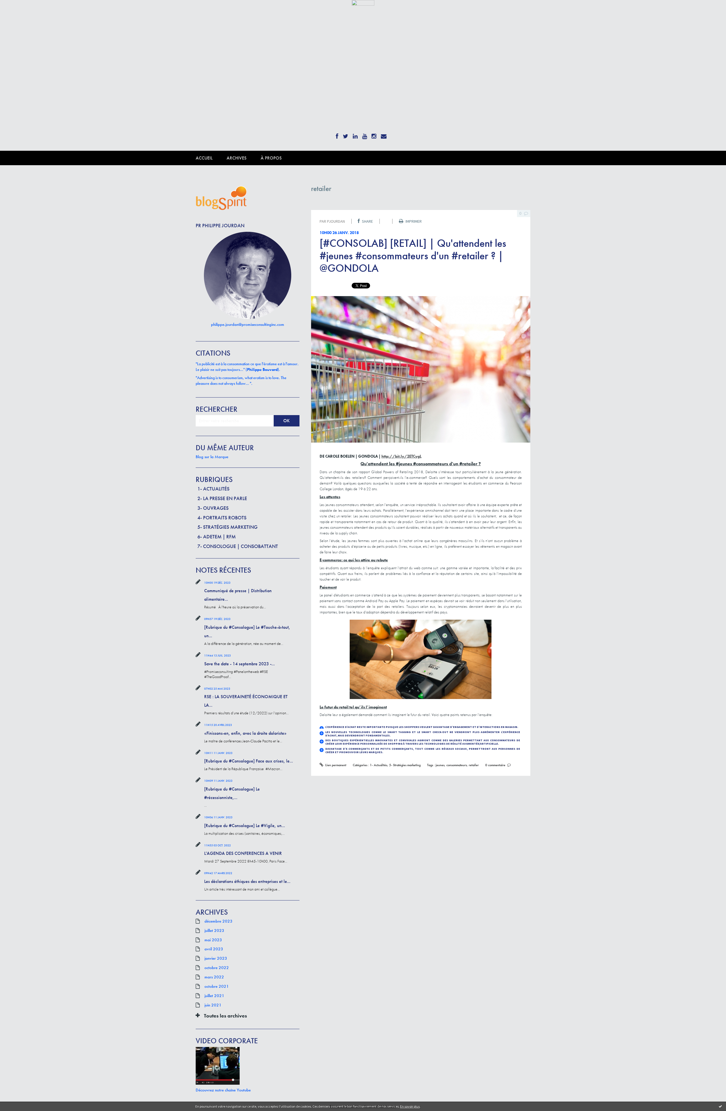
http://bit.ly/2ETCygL (401, 456)
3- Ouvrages (213, 508)
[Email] (384, 134)
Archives (236, 158)
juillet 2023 (214, 930)
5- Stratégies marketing (227, 527)
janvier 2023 (215, 958)
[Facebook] (337, 134)
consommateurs (456, 765)
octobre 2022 (216, 967)
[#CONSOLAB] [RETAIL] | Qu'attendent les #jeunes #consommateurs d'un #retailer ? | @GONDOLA (413, 255)
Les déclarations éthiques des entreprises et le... (247, 881)
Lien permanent (335, 765)
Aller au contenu (19, 11)
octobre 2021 (216, 986)
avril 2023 (213, 949)
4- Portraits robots (221, 517)
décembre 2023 (218, 921)
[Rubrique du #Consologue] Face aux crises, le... (248, 761)
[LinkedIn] (355, 134)
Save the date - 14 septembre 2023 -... (239, 664)
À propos (271, 158)
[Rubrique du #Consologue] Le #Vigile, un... (244, 826)
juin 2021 (212, 1005)
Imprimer (413, 221)
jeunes (440, 765)
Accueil (204, 158)
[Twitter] (345, 134)
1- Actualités (213, 488)
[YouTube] (364, 134)
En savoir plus (410, 1106)
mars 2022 (214, 977)
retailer (474, 765)
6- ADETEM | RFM (216, 536)
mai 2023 (213, 940)
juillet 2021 (214, 996)
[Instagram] (374, 134)
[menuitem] (211, 158)
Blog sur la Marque (212, 457)
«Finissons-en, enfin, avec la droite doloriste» (245, 733)
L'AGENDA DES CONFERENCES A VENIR (243, 853)
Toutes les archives (225, 1016)
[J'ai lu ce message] (720, 1106)
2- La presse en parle (222, 498)
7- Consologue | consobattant (237, 546)
